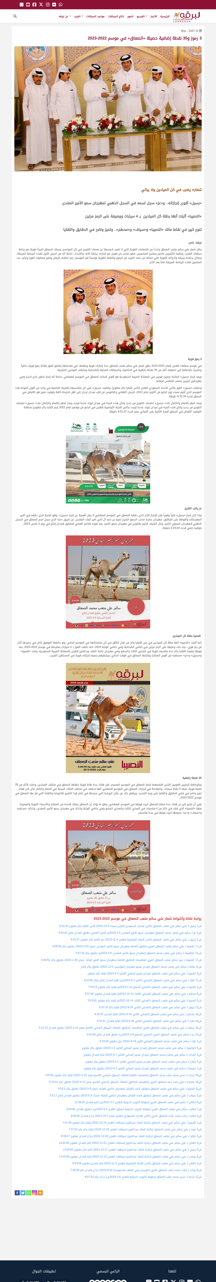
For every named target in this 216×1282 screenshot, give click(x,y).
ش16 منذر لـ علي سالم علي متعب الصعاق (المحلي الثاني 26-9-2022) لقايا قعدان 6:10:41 (149, 1021)
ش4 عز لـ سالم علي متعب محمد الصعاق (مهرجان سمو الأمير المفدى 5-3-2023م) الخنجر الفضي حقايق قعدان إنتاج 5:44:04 (130, 932)
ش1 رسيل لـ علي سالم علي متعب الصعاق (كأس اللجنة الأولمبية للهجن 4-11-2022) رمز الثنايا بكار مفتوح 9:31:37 (136, 939)
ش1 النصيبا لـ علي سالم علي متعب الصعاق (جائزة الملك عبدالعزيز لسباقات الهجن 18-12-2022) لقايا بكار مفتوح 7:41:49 (132, 1122)
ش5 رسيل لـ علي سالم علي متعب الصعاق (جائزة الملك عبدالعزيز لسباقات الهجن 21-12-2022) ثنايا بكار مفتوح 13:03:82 (132, 1149)
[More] (40, 1192)
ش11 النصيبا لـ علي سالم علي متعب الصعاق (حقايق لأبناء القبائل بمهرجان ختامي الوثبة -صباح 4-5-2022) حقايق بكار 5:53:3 (130, 1088)
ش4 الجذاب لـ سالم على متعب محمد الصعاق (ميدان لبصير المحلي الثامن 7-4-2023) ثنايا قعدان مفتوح (142, 1054)
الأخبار (154, 16)
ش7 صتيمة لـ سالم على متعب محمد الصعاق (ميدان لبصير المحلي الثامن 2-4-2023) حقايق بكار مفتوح (143, 1068)
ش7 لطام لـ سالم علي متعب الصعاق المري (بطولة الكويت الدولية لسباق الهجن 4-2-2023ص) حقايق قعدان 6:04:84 (134, 1109)
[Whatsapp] (28, 1192)
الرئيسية (165, 16)
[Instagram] (34, 1192)
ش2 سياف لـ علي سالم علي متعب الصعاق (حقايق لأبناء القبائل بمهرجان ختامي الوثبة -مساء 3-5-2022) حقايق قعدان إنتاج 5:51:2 (126, 1095)
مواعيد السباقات (95, 16)
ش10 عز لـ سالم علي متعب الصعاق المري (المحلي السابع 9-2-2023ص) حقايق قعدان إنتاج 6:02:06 (144, 1034)
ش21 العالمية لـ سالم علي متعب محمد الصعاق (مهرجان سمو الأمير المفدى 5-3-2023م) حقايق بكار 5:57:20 (138, 953)
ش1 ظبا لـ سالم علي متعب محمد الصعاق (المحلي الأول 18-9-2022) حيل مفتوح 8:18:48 (151, 1041)
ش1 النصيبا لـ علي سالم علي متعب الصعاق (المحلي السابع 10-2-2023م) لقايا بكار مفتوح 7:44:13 (145, 987)
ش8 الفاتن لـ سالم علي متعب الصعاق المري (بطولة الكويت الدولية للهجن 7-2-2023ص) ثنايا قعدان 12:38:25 (138, 1102)
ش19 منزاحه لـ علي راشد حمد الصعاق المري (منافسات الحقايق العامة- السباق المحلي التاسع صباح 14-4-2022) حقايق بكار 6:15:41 (125, 1082)
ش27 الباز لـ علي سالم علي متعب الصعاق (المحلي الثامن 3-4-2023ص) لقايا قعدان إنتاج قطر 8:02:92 (143, 980)
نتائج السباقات (116, 16)
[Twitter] (22, 1192)
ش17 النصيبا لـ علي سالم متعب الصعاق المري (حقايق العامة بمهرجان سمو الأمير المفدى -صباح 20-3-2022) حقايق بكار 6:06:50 (127, 946)
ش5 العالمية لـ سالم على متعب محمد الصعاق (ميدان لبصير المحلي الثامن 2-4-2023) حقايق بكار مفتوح (142, 1048)
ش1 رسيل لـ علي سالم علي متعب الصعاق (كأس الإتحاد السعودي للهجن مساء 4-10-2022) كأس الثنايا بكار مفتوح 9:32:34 (130, 926)
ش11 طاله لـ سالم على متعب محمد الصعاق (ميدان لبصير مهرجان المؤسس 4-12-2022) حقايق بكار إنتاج (141, 966)
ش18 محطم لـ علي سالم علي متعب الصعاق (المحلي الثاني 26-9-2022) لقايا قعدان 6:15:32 (148, 1014)
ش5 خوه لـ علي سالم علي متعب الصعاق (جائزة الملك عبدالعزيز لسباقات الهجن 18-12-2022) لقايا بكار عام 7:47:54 (135, 1129)
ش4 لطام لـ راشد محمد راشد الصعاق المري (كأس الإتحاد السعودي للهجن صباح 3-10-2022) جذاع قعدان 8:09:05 (136, 1115)
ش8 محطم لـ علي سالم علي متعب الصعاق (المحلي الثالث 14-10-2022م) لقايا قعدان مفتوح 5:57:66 (143, 993)
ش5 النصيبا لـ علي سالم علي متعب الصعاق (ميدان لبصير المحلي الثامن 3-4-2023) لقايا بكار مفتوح (145, 973)
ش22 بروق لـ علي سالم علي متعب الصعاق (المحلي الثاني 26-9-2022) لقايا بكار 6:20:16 (150, 1007)
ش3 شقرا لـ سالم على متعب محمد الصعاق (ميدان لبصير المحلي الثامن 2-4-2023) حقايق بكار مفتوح (143, 1061)
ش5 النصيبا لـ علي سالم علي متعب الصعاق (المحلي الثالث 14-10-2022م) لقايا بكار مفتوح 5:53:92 (145, 1000)
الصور (130, 16)
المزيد (77, 16)
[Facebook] (17, 1192)
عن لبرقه (64, 16)
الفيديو (141, 16)
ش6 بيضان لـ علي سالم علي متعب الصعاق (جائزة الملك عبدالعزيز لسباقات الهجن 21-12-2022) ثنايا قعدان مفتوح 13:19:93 (130, 1156)
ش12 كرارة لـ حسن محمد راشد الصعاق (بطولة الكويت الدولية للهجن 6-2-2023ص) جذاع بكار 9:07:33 (143, 1176)
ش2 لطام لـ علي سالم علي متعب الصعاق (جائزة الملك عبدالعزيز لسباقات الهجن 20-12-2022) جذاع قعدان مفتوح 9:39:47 (131, 1136)
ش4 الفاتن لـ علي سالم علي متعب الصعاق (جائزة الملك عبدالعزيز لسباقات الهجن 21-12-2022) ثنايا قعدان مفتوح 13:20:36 (130, 1143)
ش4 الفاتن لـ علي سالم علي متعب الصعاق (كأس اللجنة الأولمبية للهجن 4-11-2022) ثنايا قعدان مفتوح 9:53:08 (137, 1163)
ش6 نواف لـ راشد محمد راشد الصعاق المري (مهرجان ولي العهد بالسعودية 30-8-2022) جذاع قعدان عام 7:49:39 (136, 1170)
